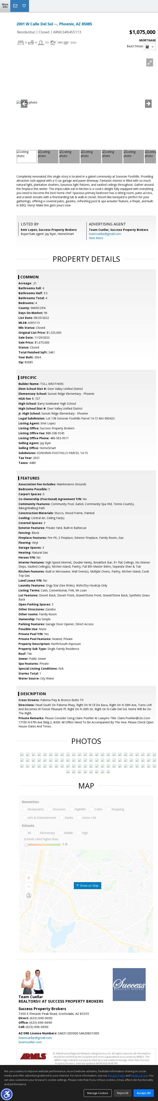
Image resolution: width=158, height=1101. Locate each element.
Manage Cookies (97, 1093)
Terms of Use (139, 1075)
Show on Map (89, 885)
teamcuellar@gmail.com (105, 234)
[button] (6, 1094)
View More (96, 238)
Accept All (144, 1093)
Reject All (122, 1093)
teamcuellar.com (30, 1042)
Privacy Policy (116, 1075)
